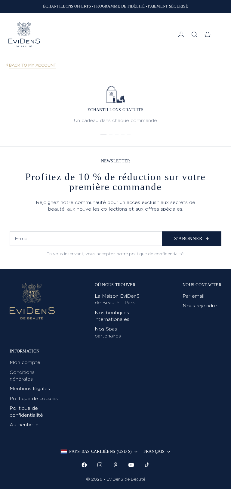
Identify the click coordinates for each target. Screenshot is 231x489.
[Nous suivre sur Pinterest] (115, 465)
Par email (194, 296)
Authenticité (24, 424)
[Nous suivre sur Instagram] (100, 465)
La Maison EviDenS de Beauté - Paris (117, 299)
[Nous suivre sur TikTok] (147, 465)
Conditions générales (22, 375)
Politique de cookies (34, 398)
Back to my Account (32, 65)
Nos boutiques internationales (112, 316)
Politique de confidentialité (26, 411)
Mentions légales (30, 388)
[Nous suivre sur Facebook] (84, 465)
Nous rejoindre (200, 305)
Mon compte (25, 362)
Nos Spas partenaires (108, 332)
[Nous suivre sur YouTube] (131, 465)
